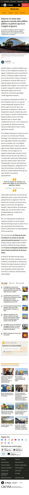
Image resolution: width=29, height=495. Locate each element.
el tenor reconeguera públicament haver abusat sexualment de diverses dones (14, 250)
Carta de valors (5, 470)
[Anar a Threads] (23, 440)
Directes (25, 5)
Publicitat (17, 459)
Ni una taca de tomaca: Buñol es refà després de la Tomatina (7, 395)
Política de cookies (19, 477)
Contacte (3, 459)
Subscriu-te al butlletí (6, 467)
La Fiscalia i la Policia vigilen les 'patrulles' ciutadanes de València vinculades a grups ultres (21, 427)
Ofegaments (20, 1)
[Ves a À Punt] (8, 5)
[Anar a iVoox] (2, 443)
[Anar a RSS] (12, 443)
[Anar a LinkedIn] (9, 443)
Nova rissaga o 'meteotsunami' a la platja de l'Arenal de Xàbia (20, 378)
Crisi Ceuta (13, 1)
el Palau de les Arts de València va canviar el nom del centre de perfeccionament (13, 237)
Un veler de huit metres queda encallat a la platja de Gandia (21, 412)
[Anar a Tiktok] (12, 440)
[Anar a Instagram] (9, 440)
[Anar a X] (6, 440)
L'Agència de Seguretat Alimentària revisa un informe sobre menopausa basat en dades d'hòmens (7, 379)
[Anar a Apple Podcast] (5, 443)
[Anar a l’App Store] (18, 449)
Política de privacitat (6, 477)
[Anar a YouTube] (16, 440)
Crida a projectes (19, 467)
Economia (22, 12)
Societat (11, 12)
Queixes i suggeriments (20, 465)
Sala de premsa (5, 462)
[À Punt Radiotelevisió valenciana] (9, 482)
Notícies (14, 9)
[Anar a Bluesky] (19, 440)
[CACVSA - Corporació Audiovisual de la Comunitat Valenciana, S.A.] (12, 486)
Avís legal (17, 473)
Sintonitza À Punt (19, 462)
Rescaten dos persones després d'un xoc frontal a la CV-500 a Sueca (7, 412)
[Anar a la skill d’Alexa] (3, 454)
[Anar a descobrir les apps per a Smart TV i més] (13, 454)
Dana (16, 12)
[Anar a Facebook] (2, 440)
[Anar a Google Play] (6, 449)
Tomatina (6, 1)
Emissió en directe (5, 465)
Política (4, 12)
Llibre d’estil (18, 470)
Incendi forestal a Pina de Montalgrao (6, 425)
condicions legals (16, 351)
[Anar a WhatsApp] (26, 440)
